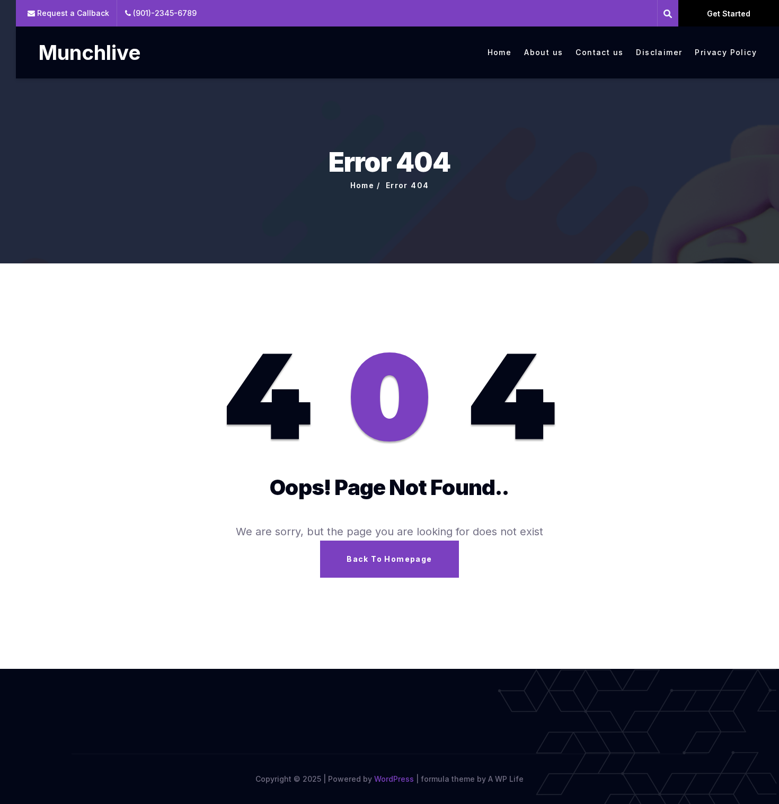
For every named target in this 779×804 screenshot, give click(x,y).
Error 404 (407, 185)
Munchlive (89, 52)
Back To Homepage (389, 558)
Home (500, 52)
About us (543, 52)
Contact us (599, 52)
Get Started (728, 13)
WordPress (394, 778)
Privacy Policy (726, 52)
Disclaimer (659, 52)
